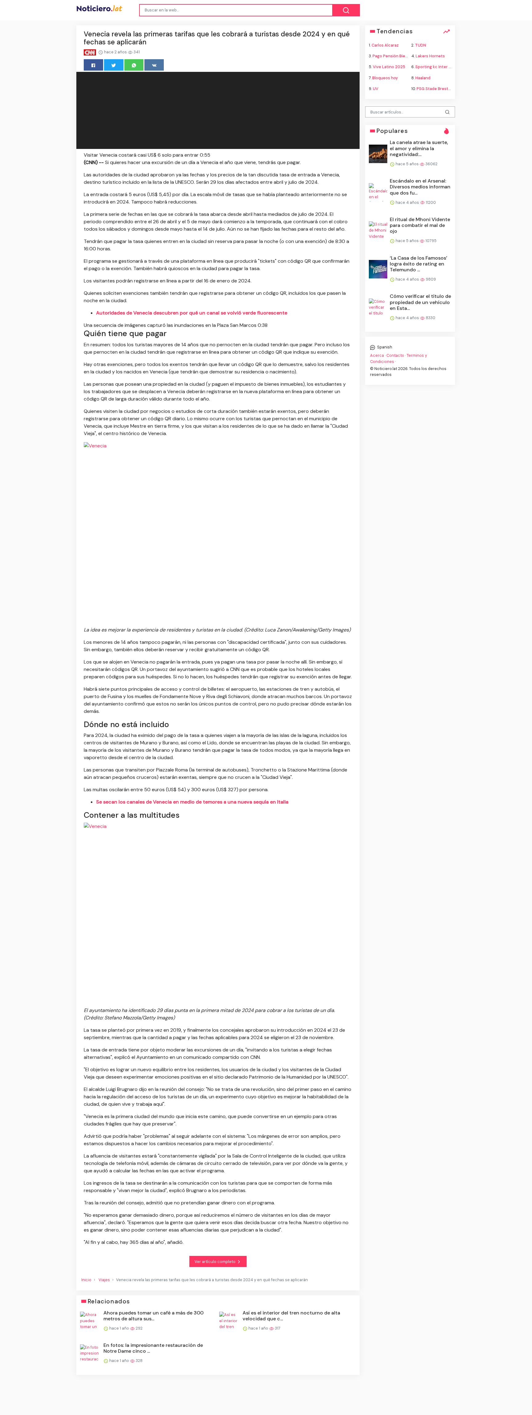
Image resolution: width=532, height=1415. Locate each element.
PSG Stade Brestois (435, 88)
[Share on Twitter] (113, 65)
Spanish (384, 347)
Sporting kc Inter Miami (437, 66)
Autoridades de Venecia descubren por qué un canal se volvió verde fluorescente (191, 313)
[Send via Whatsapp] (134, 65)
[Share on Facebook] (93, 65)
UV (375, 88)
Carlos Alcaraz (385, 45)
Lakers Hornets (430, 56)
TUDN (420, 45)
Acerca (377, 355)
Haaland (422, 77)
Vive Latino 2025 (389, 66)
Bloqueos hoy (385, 77)
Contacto (395, 355)
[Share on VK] (154, 65)
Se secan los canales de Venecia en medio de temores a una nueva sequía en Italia (192, 802)
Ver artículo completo (215, 1261)
